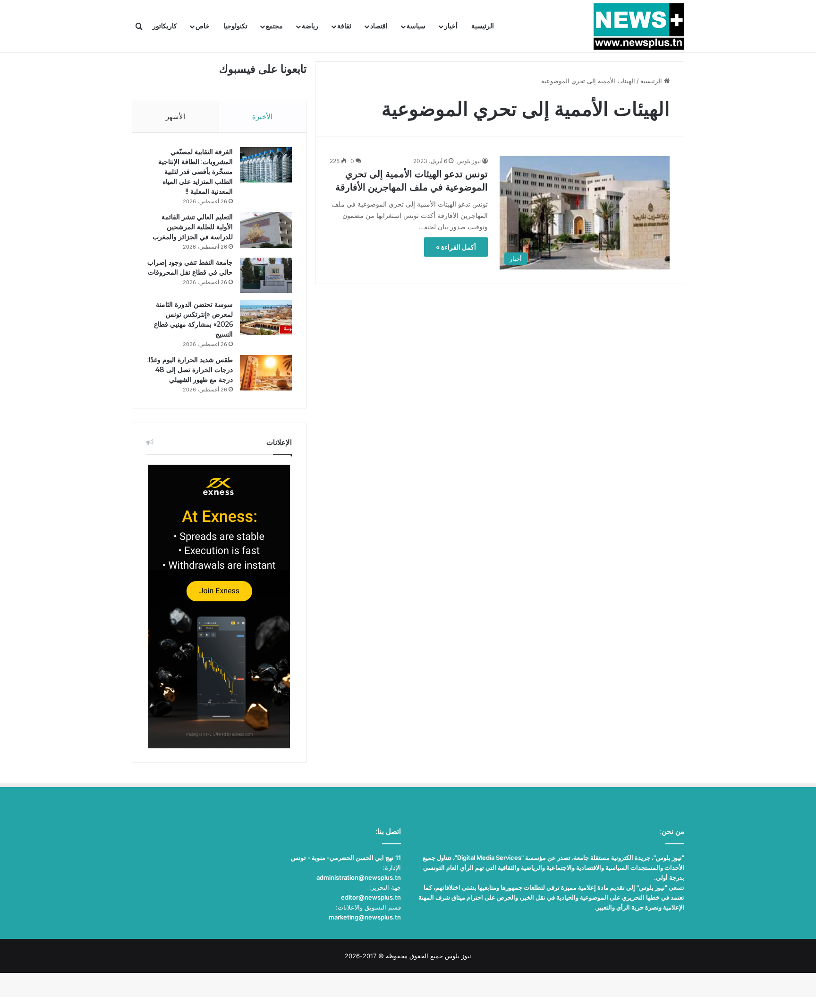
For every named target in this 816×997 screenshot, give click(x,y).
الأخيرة (262, 116)
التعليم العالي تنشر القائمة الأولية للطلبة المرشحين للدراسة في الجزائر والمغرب (193, 227)
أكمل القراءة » (456, 247)
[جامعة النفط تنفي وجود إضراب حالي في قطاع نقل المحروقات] (266, 275)
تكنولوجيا (235, 26)
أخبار (451, 26)
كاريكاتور (165, 26)
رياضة (310, 26)
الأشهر (175, 116)
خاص (203, 26)
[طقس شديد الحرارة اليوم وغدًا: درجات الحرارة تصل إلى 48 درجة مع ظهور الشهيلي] (266, 372)
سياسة (416, 26)
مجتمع (274, 26)
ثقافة (344, 26)
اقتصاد (379, 26)
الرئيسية (482, 26)
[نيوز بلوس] (638, 26)
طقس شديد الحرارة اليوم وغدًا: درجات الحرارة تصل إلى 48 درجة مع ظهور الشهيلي (190, 369)
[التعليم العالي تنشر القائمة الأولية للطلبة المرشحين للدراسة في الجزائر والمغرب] (266, 230)
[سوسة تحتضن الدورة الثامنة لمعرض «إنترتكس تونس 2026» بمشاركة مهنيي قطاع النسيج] (266, 317)
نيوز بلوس (469, 161)
